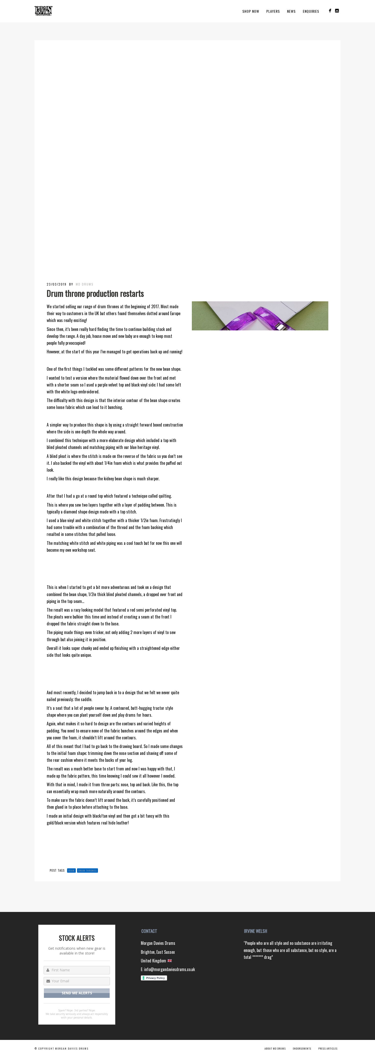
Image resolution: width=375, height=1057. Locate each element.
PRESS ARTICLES (328, 1048)
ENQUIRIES (311, 11)
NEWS (291, 11)
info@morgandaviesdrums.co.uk (169, 969)
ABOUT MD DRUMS (275, 1048)
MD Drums (85, 284)
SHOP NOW (250, 11)
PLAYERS (273, 11)
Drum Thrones (87, 870)
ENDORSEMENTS (302, 1048)
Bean (71, 870)
